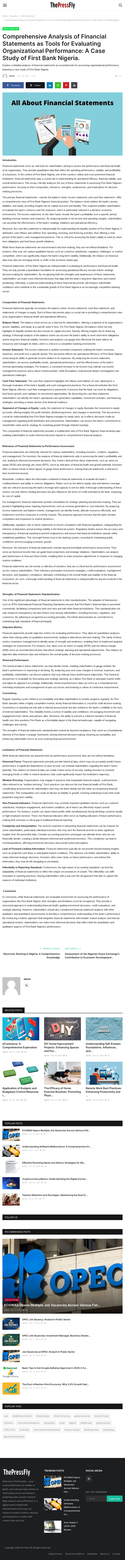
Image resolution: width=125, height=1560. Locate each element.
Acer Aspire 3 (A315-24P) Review (70, 1526)
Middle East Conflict (22, 1416)
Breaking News (91, 1429)
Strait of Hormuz (62, 1416)
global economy (82, 1416)
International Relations (28, 1422)
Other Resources (28, 16)
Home (4, 16)
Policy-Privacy (55, 1553)
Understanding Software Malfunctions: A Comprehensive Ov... (56, 1146)
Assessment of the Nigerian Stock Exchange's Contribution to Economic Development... (92, 955)
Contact (116, 1553)
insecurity (24, 1429)
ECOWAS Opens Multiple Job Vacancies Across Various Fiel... (56, 1130)
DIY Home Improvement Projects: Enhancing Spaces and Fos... (61, 1047)
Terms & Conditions (74, 1553)
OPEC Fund (9, 1429)
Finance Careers (72, 1429)
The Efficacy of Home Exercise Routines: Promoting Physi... (62, 1092)
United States (42, 1416)
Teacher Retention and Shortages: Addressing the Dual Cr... (55, 1195)
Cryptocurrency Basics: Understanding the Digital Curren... (55, 1178)
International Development (47, 1429)
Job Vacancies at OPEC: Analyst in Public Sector (48, 1351)
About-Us (104, 1553)
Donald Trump (102, 1416)
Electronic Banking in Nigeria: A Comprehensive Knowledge (31, 955)
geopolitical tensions (14, 1436)
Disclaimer (92, 1553)
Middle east (86, 1422)
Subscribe (114, 1498)
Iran (6, 1416)
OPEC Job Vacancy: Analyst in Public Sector (46, 1319)
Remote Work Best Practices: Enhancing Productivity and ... (104, 1092)
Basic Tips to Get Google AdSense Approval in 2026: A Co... (55, 1368)
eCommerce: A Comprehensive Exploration (19, 1045)
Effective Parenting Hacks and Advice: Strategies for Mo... (54, 1162)
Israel (62, 1422)
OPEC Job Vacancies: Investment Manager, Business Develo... (56, 1335)
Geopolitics (49, 1422)
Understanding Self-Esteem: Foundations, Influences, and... (103, 1047)
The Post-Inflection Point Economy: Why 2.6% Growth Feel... (55, 1384)
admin (12, 75)
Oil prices (8, 1422)
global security (103, 1422)
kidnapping (108, 1429)
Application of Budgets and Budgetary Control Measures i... (20, 1092)
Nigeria (72, 1422)
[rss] (89, 1479)
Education (14, 16)
